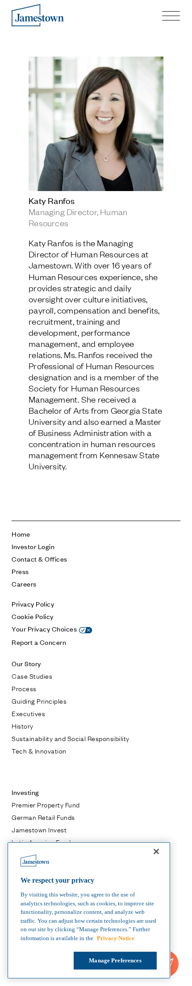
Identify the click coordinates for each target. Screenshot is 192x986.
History (22, 725)
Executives (28, 713)
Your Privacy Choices (44, 628)
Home (21, 533)
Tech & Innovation (39, 750)
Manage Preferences (115, 960)
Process (24, 688)
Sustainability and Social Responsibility (70, 738)
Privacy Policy (33, 603)
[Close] (156, 851)
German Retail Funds (43, 817)
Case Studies (32, 675)
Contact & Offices (39, 558)
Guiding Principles (39, 700)
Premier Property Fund (45, 804)
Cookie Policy (32, 616)
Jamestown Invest (39, 829)
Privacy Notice (115, 938)
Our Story (26, 663)
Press (20, 571)
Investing (25, 792)
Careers (24, 583)
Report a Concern (39, 642)
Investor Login (33, 546)
